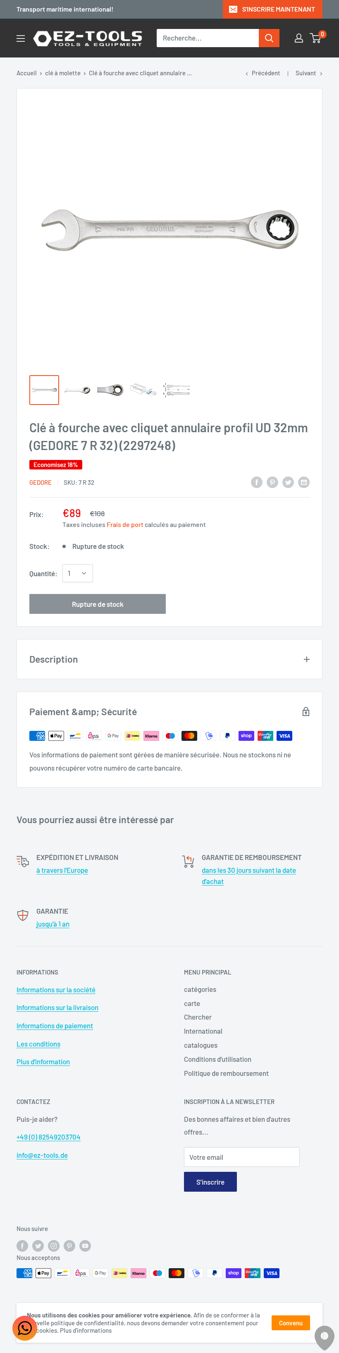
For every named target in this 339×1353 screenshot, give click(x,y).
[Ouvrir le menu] (21, 38)
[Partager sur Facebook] (257, 481)
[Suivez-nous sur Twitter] (38, 1245)
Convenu (291, 1323)
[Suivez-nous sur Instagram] (54, 1245)
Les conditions (38, 1043)
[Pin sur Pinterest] (272, 481)
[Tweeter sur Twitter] (288, 481)
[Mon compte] (299, 38)
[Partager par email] (304, 481)
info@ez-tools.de (42, 1155)
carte (192, 1003)
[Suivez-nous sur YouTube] (85, 1245)
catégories (200, 989)
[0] (315, 38)
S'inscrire (210, 1182)
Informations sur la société (56, 989)
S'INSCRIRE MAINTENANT (278, 9)
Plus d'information (43, 1061)
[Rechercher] (269, 38)
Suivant (306, 73)
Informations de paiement (55, 1025)
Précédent (266, 73)
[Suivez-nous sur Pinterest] (69, 1245)
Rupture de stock (98, 604)
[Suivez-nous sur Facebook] (22, 1245)
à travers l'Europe (62, 870)
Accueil (27, 73)
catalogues (200, 1045)
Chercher (198, 1017)
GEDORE (40, 482)
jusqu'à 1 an (52, 924)
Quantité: (43, 573)
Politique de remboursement (226, 1073)
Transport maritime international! (65, 9)
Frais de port (125, 524)
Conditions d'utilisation (217, 1059)
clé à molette (63, 73)
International (203, 1031)
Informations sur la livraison (57, 1007)
